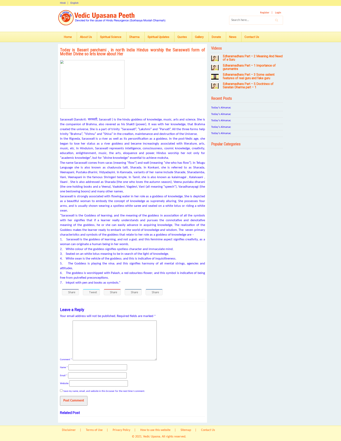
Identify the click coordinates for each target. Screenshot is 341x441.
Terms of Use (94, 430)
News (232, 37)
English (74, 3)
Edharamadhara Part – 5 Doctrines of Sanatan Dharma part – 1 (248, 85)
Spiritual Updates (158, 37)
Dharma (134, 37)
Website (64, 383)
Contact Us (252, 37)
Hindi (63, 3)
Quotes (182, 37)
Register (264, 12)
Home (68, 37)
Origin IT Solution (198, 436)
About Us (86, 37)
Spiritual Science (110, 37)
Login (278, 12)
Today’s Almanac (221, 107)
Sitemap (186, 430)
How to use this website (155, 430)
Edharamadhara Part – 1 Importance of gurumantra (249, 67)
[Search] (277, 20)
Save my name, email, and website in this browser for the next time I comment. (104, 391)
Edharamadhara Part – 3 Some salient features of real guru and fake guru (248, 76)
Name (64, 367)
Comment (66, 359)
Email (63, 375)
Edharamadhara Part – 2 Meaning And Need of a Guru (253, 58)
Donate (216, 37)
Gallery (199, 37)
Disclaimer (69, 430)
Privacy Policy (121, 430)
